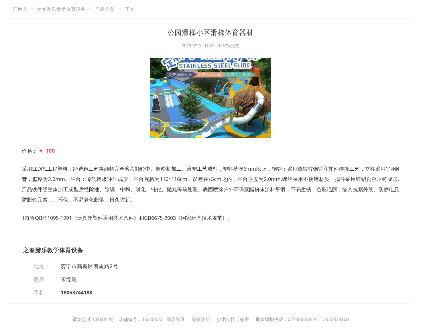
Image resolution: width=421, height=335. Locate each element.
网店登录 (175, 319)
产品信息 (105, 9)
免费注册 (201, 319)
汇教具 (20, 9)
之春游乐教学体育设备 (61, 9)
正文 (130, 9)
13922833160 (334, 319)
